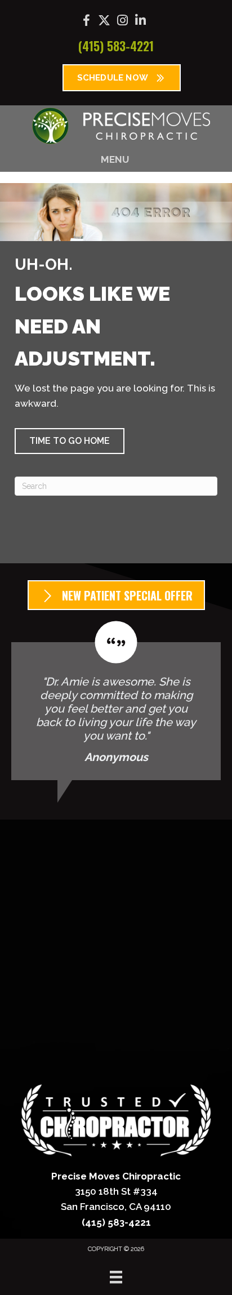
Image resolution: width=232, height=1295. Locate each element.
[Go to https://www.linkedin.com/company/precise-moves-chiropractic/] (140, 21)
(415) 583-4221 (116, 46)
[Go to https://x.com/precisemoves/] (104, 21)
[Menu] (116, 1277)
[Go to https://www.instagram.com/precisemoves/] (122, 21)
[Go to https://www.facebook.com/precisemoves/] (86, 22)
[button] (69, 441)
